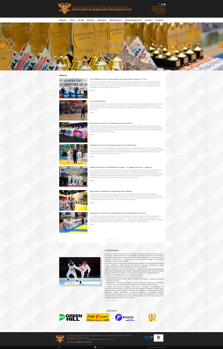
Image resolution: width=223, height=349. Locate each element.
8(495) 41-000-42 (158, 7)
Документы (91, 20)
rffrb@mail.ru (162, 13)
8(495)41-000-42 (88, 342)
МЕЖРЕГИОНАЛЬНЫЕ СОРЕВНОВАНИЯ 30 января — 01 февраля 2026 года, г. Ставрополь (121, 167)
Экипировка (159, 20)
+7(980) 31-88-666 (158, 11)
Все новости (111, 239)
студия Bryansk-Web (161, 347)
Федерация (62, 20)
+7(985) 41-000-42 (158, 9)
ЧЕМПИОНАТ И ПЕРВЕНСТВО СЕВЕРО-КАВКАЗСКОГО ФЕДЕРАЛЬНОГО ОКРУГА (118, 213)
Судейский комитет (115, 20)
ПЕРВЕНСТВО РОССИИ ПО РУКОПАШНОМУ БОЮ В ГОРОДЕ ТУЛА (113, 145)
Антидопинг (149, 20)
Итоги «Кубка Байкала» (98, 101)
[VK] (159, 4)
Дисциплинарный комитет (133, 20)
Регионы (72, 20)
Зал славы (81, 20)
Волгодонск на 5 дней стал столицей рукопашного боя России (111, 123)
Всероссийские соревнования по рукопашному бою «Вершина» (111, 191)
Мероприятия (101, 20)
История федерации (110, 300)
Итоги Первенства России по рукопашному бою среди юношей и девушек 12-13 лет (118, 79)
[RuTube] (162, 4)
